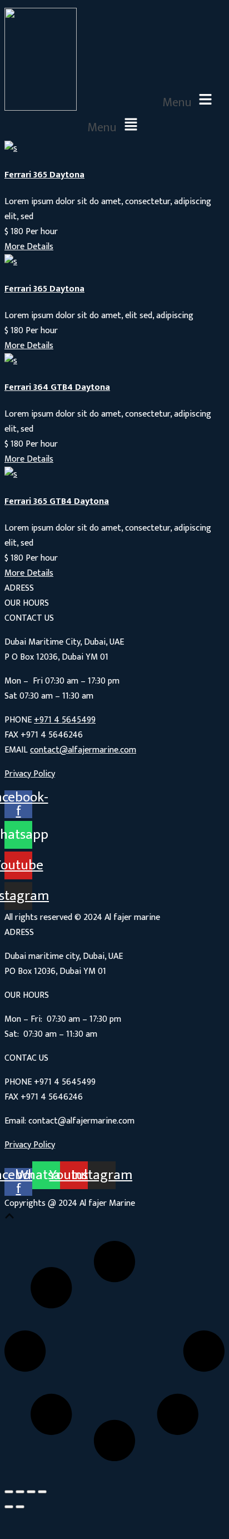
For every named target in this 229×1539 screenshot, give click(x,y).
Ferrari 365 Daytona (44, 174)
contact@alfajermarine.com (83, 750)
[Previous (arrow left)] (8, 1506)
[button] (189, 100)
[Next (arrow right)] (20, 1506)
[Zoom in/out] (42, 1491)
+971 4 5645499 (65, 720)
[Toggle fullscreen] (31, 1491)
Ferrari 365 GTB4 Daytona (56, 501)
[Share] (20, 1491)
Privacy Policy (29, 773)
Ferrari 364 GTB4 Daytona (57, 387)
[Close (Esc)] (8, 1491)
